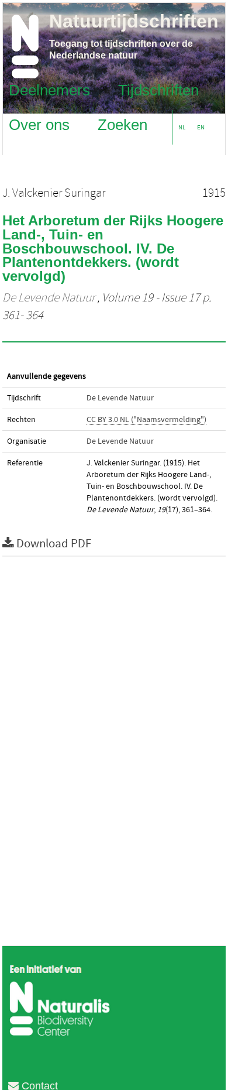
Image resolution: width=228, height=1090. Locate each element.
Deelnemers (49, 89)
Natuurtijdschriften (134, 21)
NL (181, 127)
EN (201, 127)
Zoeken (122, 124)
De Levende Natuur (48, 298)
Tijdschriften (158, 89)
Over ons (39, 124)
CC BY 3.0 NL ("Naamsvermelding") (146, 419)
